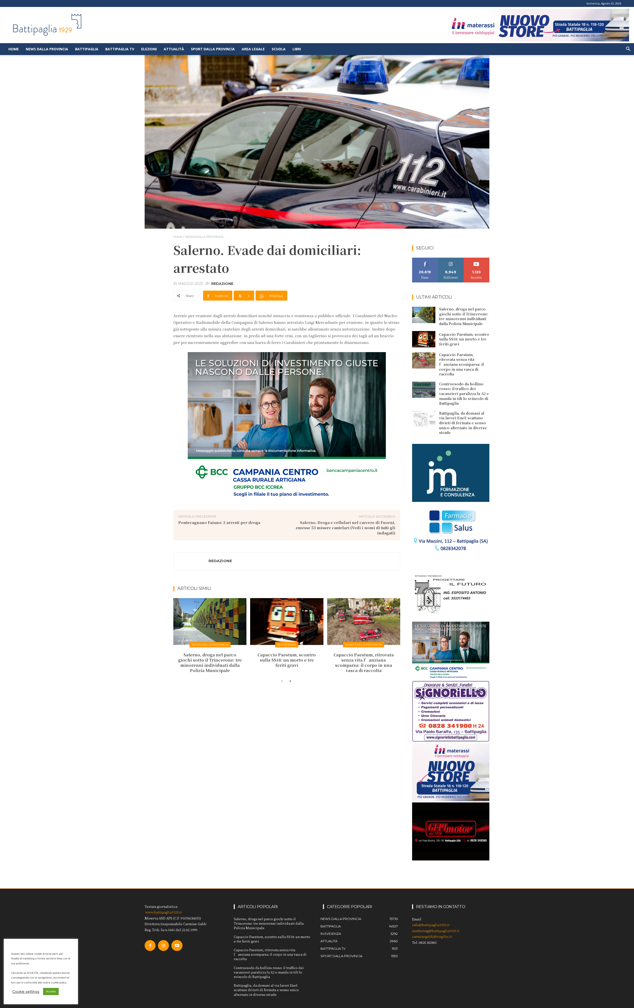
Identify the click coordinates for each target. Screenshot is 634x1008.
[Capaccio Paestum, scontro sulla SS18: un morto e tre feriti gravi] (286, 621)
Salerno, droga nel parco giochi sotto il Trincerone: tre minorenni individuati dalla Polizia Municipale (210, 662)
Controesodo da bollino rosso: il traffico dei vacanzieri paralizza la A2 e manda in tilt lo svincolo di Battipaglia (464, 393)
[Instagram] (163, 945)
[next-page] (290, 681)
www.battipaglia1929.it (163, 912)
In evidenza (286, 644)
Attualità (174, 49)
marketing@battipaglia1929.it (435, 930)
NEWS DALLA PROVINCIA (204, 237)
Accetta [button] (51, 991)
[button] (628, 49)
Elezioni (149, 49)
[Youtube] (176, 945)
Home (13, 49)
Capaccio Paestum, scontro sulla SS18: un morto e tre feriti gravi (287, 660)
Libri (296, 49)
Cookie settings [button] (25, 991)
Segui (451, 259)
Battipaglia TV (119, 49)
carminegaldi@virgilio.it (432, 936)
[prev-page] (282, 681)
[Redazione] (191, 561)
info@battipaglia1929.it (430, 924)
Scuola (279, 49)
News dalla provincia (47, 49)
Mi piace (425, 259)
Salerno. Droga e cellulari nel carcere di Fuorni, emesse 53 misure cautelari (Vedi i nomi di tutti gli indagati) (345, 527)
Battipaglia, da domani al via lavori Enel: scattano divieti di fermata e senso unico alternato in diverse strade (463, 423)
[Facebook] (150, 945)
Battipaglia (86, 49)
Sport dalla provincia (213, 49)
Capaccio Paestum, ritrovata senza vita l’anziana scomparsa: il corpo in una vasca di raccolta (364, 662)
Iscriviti (476, 259)
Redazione (222, 283)
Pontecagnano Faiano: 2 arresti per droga (219, 522)
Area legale (253, 49)
